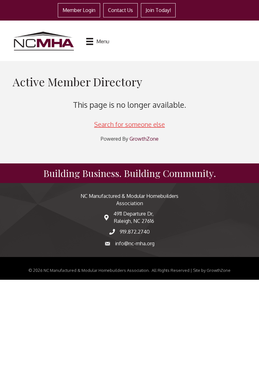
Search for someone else (129, 124)
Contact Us (120, 10)
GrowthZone (144, 139)
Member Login (79, 10)
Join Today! (158, 10)
